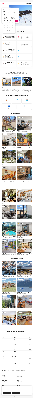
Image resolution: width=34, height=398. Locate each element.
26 (7, 30)
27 (9, 30)
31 (4, 32)
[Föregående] (15, 75)
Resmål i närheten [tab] (4, 370)
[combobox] (10, 15)
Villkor (18, 396)
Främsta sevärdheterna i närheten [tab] (20, 370)
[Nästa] (18, 75)
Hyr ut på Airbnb (28, 3)
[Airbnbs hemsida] (4, 3)
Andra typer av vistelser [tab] (11, 370)
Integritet (15, 396)
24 (4, 30)
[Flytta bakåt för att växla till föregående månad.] (4, 20)
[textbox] (7, 18)
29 (12, 30)
